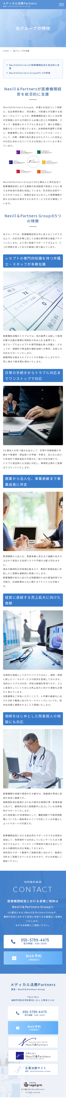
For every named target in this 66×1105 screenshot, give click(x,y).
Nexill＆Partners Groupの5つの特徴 (29, 72)
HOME (6, 50)
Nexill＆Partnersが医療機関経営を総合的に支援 (34, 66)
